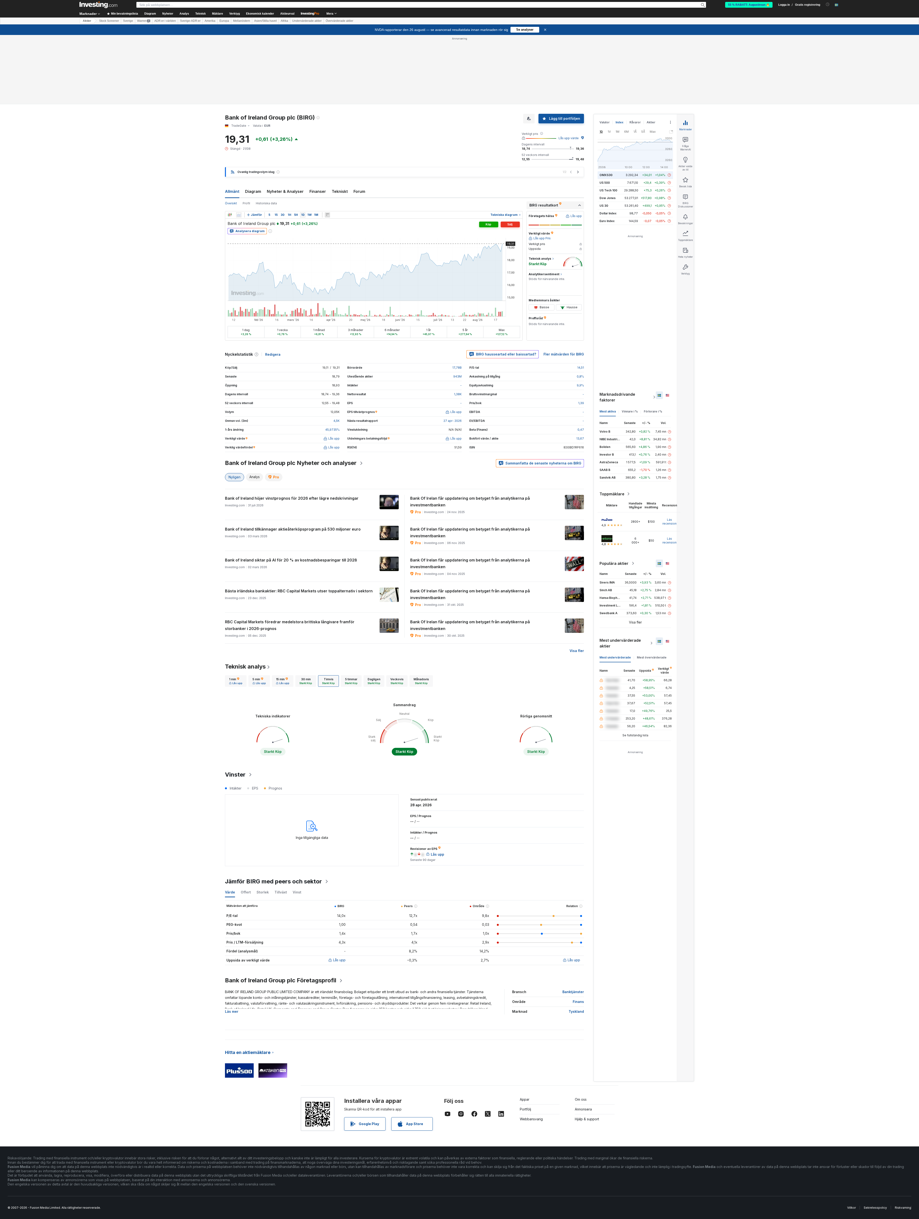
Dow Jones (608, 198)
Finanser (317, 191)
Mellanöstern (241, 21)
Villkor (851, 1207)
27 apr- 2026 (452, 421)
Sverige (128, 21)
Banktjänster (573, 992)
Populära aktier (614, 563)
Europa (224, 21)
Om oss (581, 1099)
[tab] (236, 681)
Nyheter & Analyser (285, 191)
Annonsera (583, 1109)
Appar (524, 1099)
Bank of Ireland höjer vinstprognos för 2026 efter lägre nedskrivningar (292, 498)
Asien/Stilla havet (265, 21)
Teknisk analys (245, 666)
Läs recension (669, 521)
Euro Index (607, 221)
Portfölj (525, 1109)
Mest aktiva (608, 411)
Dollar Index (608, 213)
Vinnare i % (630, 411)
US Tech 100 (608, 190)
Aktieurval (287, 13)
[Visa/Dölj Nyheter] (327, 214)
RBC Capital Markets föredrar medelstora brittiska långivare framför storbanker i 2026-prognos (289, 625)
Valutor (605, 122)
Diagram (253, 191)
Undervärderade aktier (307, 21)
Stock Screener (109, 21)
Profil (246, 203)
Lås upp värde (569, 138)
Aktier (87, 21)
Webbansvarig (531, 1119)
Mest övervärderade (652, 657)
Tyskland (576, 1011)
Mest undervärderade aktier (620, 643)
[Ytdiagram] (238, 214)
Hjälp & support (587, 1119)
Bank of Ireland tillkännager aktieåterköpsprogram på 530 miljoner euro (293, 529)
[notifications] (827, 4)
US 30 (604, 205)
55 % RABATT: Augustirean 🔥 (749, 4)
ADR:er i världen (165, 21)
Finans (578, 1002)
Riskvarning (903, 1207)
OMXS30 (606, 175)
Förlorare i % (653, 411)
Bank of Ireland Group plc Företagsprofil (280, 980)
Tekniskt (340, 191)
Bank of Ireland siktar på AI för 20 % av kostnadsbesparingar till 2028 (291, 560)
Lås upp (339, 960)
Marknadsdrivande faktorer (617, 397)
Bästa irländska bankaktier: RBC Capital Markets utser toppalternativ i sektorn (299, 591)
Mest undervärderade (615, 657)
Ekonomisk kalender (260, 13)
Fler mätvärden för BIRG (564, 354)
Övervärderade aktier (339, 21)
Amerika (210, 21)
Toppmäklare (612, 494)
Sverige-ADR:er (190, 21)
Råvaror (635, 122)
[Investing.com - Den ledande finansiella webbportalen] (98, 4)
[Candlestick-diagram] (229, 214)
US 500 (605, 182)
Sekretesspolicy (875, 1207)
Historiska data (266, 203)
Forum (359, 191)
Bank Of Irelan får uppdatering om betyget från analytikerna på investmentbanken (470, 501)
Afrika (284, 21)
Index (619, 122)
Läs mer (231, 1011)
